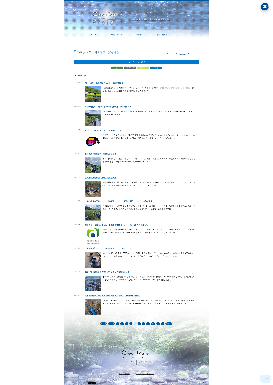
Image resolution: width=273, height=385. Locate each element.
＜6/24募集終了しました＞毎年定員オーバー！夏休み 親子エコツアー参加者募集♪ (119, 201)
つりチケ (117, 68)
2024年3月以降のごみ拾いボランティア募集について (107, 272)
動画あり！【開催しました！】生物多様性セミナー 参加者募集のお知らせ (116, 225)
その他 (155, 68)
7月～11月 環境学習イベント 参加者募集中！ (105, 83)
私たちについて (116, 35)
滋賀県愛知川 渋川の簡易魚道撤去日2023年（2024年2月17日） (112, 296)
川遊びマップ (130, 68)
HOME (93, 35)
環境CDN (143, 68)
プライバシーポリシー (145, 374)
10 (153, 324)
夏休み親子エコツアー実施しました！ (100, 154)
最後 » (168, 324)
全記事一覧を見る (108, 52)
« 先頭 (111, 324)
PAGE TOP (265, 378)
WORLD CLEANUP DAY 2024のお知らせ (103, 130)
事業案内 (139, 35)
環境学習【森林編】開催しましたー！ (100, 177)
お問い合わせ (162, 35)
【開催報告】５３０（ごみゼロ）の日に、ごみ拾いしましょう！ (112, 248)
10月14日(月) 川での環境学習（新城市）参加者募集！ (108, 107)
